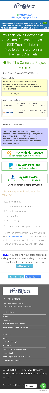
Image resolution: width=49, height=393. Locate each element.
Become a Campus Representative (14, 349)
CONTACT (22, 28)
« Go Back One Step (16, 277)
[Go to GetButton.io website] (43, 390)
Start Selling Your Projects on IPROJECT (16, 357)
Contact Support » (33, 277)
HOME (3, 23)
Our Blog (6, 316)
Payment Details (8, 353)
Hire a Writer (7, 346)
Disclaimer (6, 320)
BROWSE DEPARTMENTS (35, 23)
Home (5, 338)
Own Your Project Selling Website (14, 324)
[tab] (24, 154)
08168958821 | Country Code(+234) (20, 306)
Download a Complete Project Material (16, 327)
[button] (24, 152)
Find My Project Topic (10, 342)
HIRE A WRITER (8, 25)
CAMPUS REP (12, 28)
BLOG (41, 28)
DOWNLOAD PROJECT (33, 25)
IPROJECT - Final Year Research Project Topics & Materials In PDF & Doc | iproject (25, 374)
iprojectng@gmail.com (15, 303)
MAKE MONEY (32, 28)
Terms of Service (9, 385)
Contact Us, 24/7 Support (11, 360)
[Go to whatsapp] (43, 386)
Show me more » (25, 266)
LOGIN (46, 28)
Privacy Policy (21, 385)
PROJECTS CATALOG (15, 23)
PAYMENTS (19, 25)
